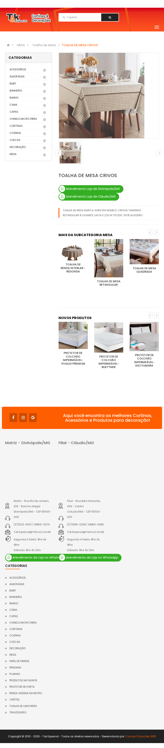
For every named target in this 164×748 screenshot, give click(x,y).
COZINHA (15, 133)
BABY (13, 83)
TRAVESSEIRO (17, 712)
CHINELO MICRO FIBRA (23, 119)
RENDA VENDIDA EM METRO (25, 693)
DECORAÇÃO (18, 147)
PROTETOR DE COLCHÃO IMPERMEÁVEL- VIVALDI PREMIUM (73, 358)
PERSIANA (15, 667)
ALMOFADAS (17, 76)
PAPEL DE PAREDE (19, 661)
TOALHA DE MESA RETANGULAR (108, 283)
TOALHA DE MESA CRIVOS (80, 45)
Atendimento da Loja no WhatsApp (38, 557)
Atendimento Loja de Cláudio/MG (90, 196)
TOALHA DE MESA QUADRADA (144, 270)
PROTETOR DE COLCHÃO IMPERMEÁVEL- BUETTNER (108, 362)
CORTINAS (16, 126)
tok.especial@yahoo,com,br (32, 532)
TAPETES (14, 699)
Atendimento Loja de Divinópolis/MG (92, 189)
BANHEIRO (16, 90)
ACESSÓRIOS (18, 69)
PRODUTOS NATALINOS (23, 680)
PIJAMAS (14, 674)
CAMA (13, 104)
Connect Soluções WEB (141, 736)
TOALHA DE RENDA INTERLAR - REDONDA (73, 267)
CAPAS (14, 112)
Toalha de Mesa (44, 45)
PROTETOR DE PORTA (22, 687)
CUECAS (15, 140)
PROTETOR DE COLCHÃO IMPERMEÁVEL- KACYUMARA (144, 360)
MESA (21, 45)
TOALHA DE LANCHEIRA (23, 706)
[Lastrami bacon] (73, 250)
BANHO (14, 97)
